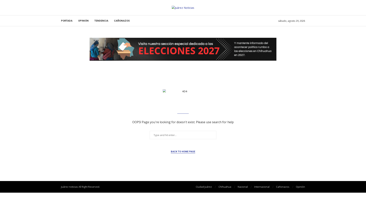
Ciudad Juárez (204, 186)
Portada (66, 20)
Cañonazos (122, 20)
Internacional (262, 186)
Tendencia (101, 20)
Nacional (243, 186)
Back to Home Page (183, 151)
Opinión (83, 20)
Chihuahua (224, 186)
